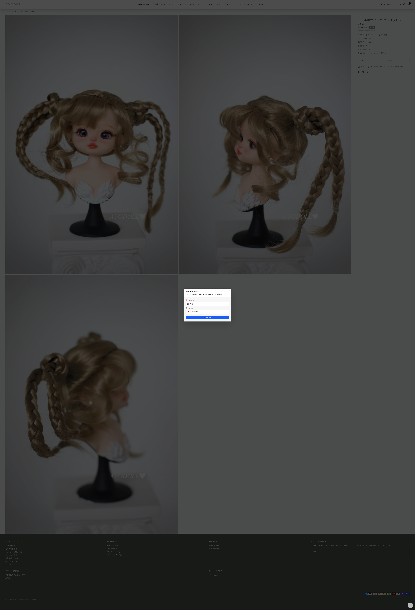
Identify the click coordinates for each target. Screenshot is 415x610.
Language (191, 300)
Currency (190, 308)
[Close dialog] (229, 290)
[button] (207, 304)
